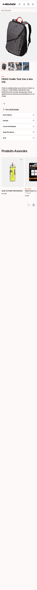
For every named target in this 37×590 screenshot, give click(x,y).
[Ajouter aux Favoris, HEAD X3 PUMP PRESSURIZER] (21, 160)
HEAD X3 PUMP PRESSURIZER (12, 191)
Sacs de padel (6, 10)
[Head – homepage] (10, 4)
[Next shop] (33, 205)
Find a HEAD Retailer (12, 109)
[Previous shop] (28, 205)
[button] (19, 4)
